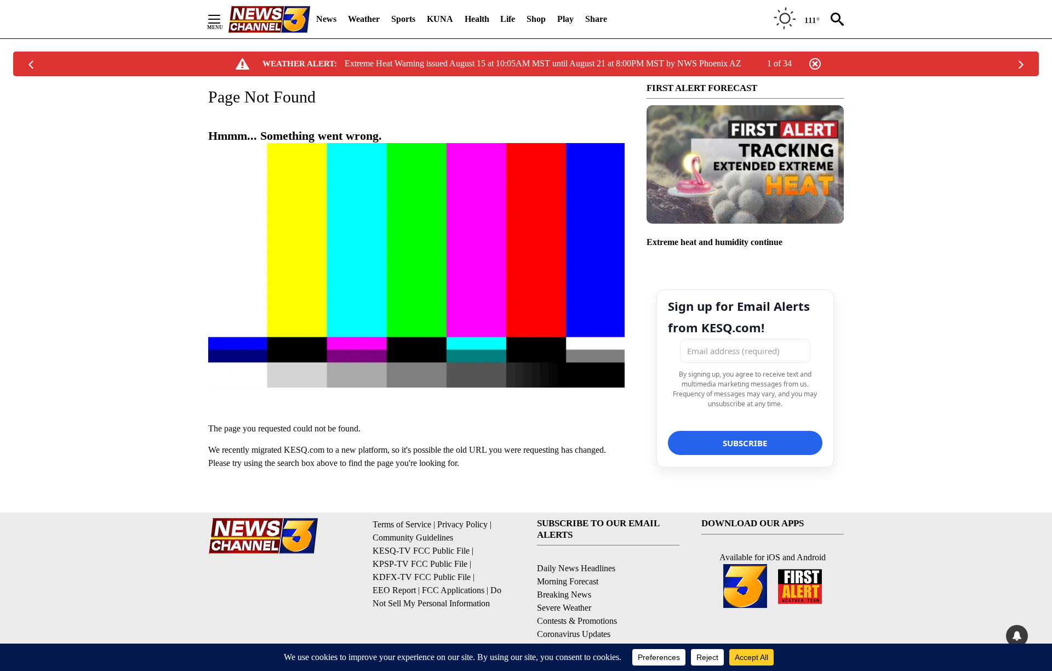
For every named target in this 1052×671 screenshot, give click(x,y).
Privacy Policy (462, 524)
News (326, 19)
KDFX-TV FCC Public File (422, 577)
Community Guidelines (413, 537)
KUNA (440, 19)
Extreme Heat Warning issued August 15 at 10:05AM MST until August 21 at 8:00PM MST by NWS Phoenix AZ (543, 63)
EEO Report (394, 590)
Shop (536, 19)
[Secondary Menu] (222, 19)
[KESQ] (269, 19)
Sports (403, 19)
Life (507, 19)
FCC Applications (453, 590)
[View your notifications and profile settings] (1017, 636)
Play (565, 19)
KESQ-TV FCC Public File (421, 550)
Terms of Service (402, 524)
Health (477, 19)
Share (596, 19)
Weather (364, 19)
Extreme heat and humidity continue (714, 242)
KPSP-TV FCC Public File (420, 563)
